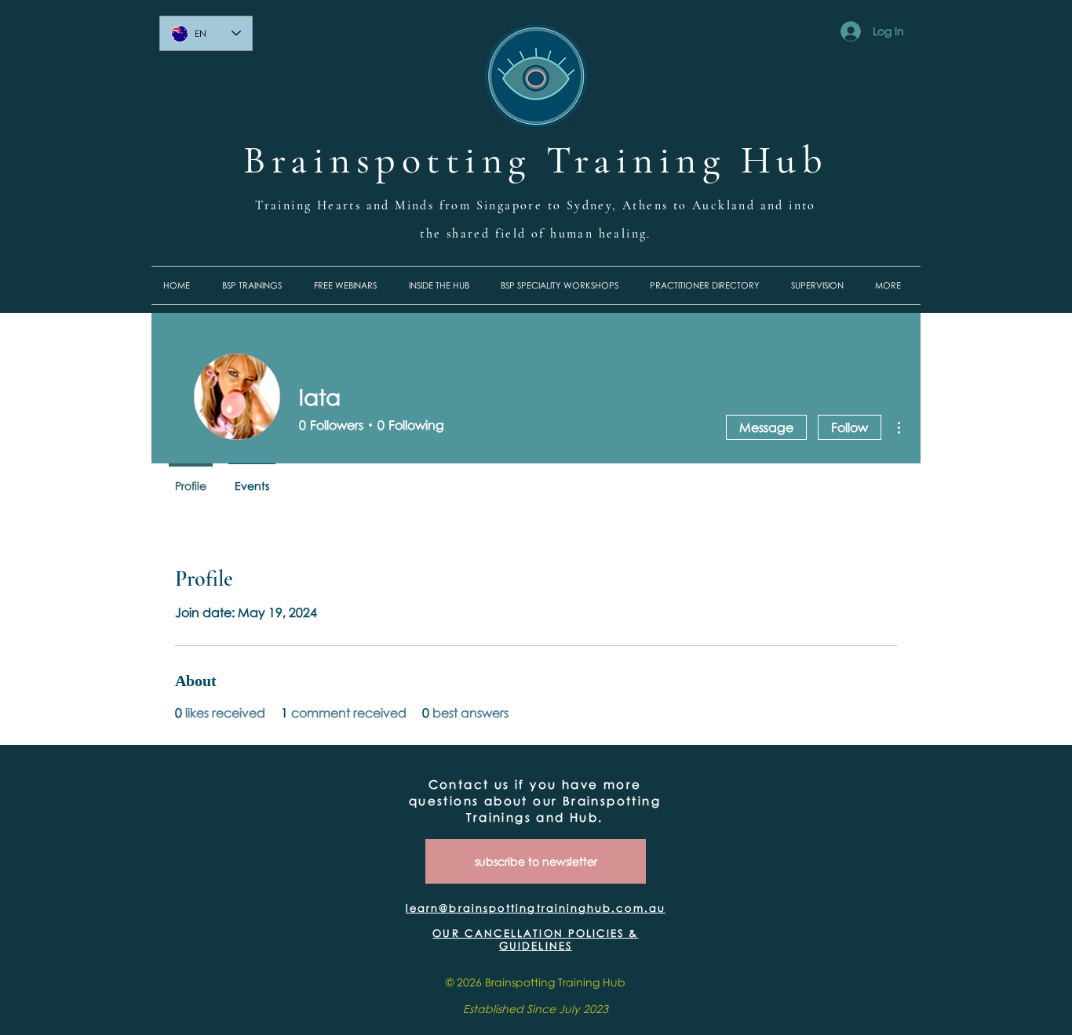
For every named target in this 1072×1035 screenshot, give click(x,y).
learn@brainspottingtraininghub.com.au (535, 908)
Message (766, 427)
